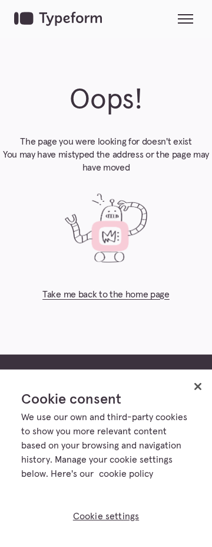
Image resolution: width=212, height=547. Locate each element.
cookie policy (126, 474)
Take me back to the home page (106, 294)
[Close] (198, 386)
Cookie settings (106, 516)
